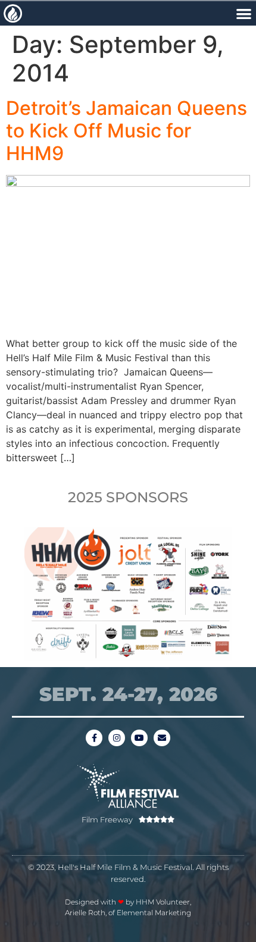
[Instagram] (116, 738)
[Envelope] (162, 738)
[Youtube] (139, 738)
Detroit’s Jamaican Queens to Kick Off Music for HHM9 (126, 130)
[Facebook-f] (94, 738)
